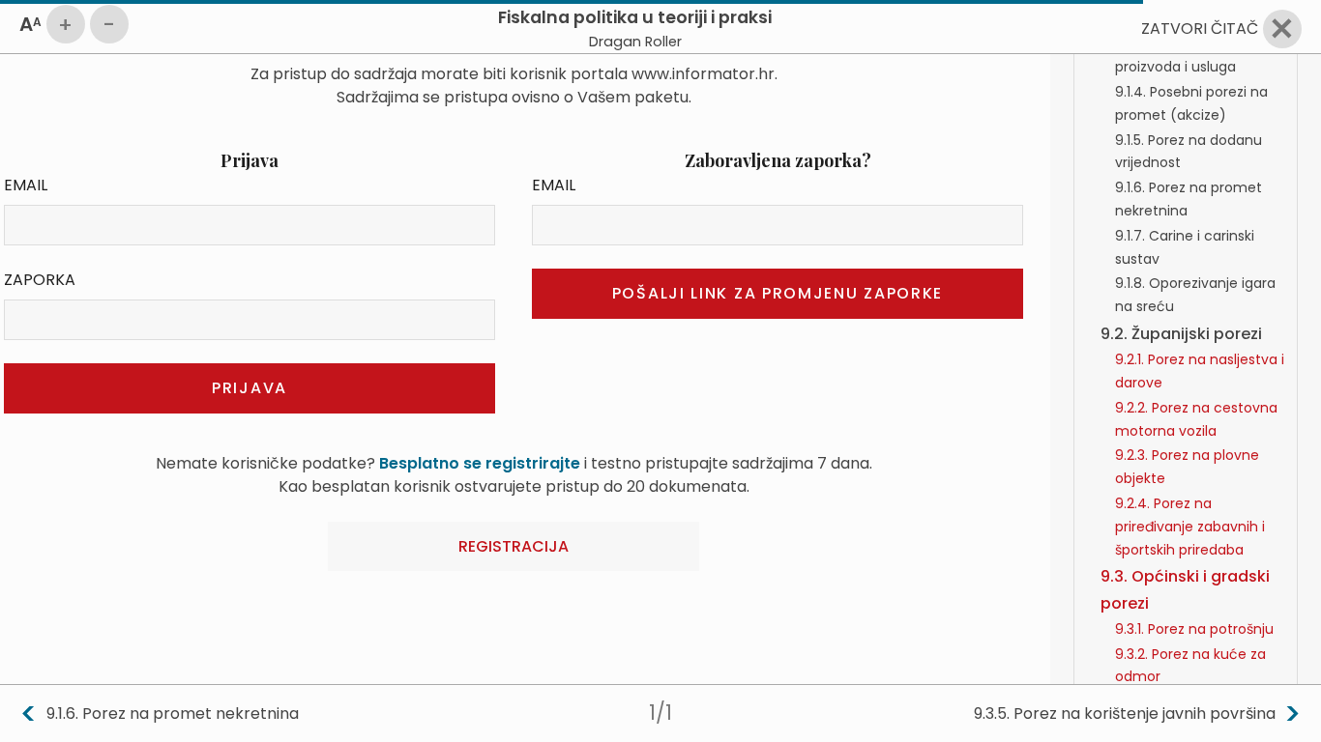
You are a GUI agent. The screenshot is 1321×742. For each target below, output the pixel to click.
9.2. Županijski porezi (1181, 334)
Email (25, 185)
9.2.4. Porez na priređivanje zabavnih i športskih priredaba (1190, 526)
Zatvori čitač (1199, 28)
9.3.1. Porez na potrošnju (1194, 629)
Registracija (513, 546)
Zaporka (39, 280)
